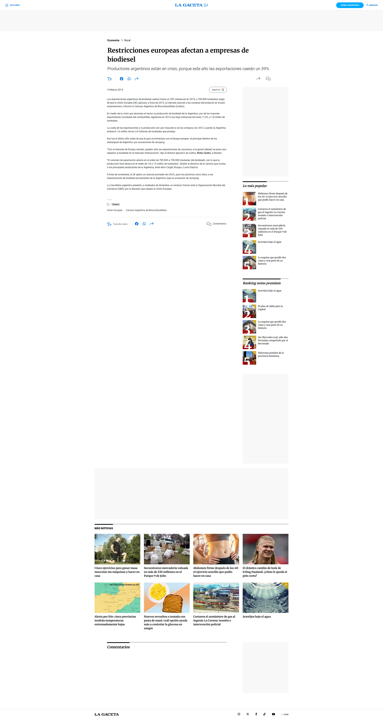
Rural (127, 40)
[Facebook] (256, 714)
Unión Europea (114, 210)
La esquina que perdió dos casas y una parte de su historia (272, 260)
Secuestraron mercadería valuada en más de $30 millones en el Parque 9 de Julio (166, 571)
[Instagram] (239, 714)
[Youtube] (273, 714)
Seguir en (216, 89)
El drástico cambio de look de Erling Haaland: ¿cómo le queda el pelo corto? (265, 571)
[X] (247, 714)
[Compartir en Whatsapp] (129, 79)
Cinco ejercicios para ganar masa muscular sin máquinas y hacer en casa (117, 571)
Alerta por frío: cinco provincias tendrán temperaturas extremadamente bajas (115, 620)
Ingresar (373, 5)
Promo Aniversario (350, 5)
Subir (286, 714)
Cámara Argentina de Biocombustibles (146, 210)
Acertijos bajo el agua (269, 241)
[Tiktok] (264, 714)
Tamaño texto (120, 224)
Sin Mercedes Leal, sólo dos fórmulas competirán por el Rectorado (273, 340)
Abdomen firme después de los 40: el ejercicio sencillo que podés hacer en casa (273, 196)
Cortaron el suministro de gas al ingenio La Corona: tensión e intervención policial (214, 620)
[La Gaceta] (191, 5)
